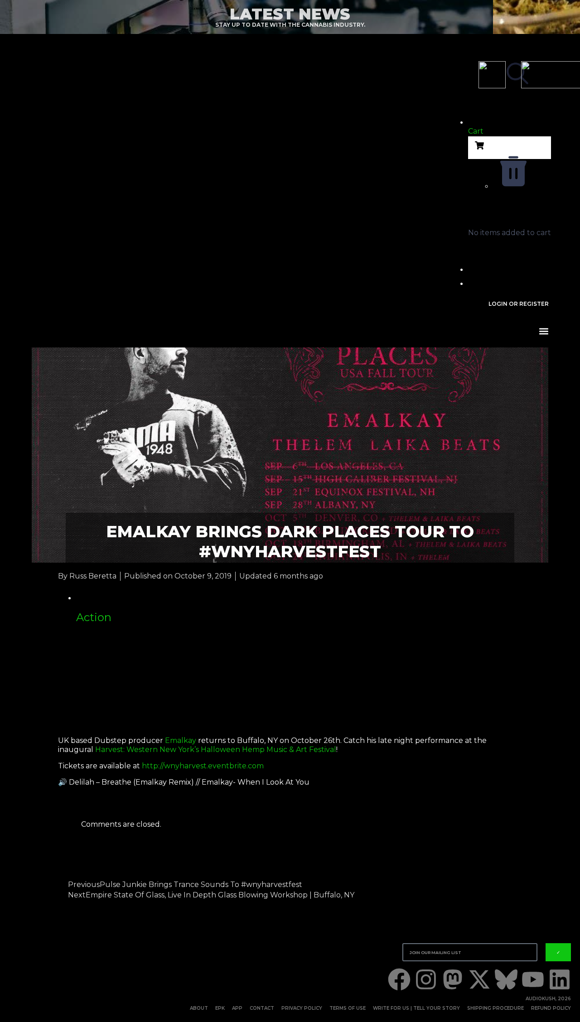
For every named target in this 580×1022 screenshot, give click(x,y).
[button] (509, 124)
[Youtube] (533, 979)
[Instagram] (426, 979)
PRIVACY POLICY (301, 1008)
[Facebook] (399, 979)
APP (237, 1008)
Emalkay (180, 740)
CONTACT (262, 1008)
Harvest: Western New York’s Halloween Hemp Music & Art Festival (215, 749)
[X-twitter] (479, 979)
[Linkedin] (559, 979)
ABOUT (199, 1008)
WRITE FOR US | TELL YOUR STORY (416, 1008)
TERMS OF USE (347, 1008)
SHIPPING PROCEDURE (495, 1008)
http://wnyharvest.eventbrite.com (203, 766)
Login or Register (518, 303)
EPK (220, 1008)
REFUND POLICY (551, 1008)
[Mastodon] (452, 979)
